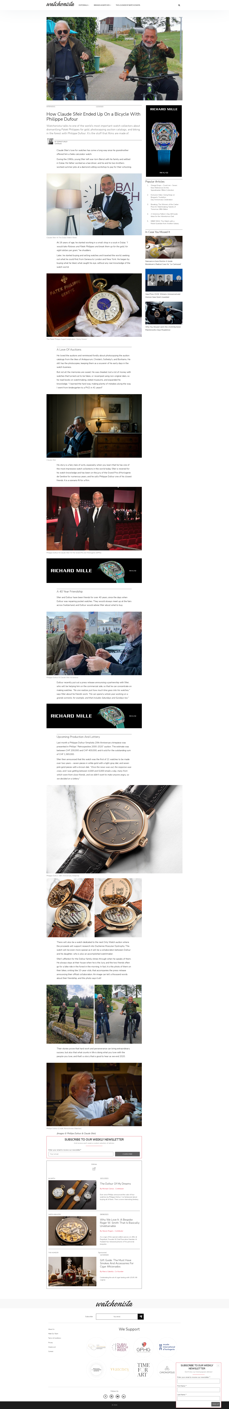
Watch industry (54, 1214)
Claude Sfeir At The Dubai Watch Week (62, 237)
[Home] (61, 3)
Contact (50, 1351)
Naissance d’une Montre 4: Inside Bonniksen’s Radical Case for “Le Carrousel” (163, 263)
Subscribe (89, 1316)
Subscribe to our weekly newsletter (94, 1139)
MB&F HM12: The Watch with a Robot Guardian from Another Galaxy (165, 222)
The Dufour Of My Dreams (115, 1184)
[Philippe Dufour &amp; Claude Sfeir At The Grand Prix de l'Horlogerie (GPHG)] (94, 518)
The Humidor (53, 1253)
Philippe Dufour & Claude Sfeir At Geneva (62, 677)
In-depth (51, 1178)
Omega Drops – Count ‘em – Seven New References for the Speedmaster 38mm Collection (164, 187)
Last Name (181, 1395)
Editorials (83, 5)
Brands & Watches (102, 5)
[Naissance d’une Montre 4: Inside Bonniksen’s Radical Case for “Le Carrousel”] (163, 247)
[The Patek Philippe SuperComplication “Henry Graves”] (94, 305)
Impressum (52, 1347)
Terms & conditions (54, 1338)
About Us (51, 1329)
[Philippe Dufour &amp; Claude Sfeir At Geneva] (94, 643)
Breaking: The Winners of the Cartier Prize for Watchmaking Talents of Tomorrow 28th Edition (165, 206)
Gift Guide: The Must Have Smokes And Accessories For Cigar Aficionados (117, 1263)
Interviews (51, 107)
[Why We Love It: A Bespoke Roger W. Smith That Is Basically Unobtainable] (72, 1231)
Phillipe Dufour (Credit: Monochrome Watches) (64, 1128)
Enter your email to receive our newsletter (65, 1150)
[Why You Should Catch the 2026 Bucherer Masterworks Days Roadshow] (163, 313)
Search (179, 5)
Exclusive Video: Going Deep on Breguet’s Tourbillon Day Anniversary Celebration (163, 197)
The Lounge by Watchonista (128, 5)
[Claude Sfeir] (94, 426)
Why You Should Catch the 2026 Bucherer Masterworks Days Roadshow (163, 328)
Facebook (105, 1396)
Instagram (111, 1396)
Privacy (50, 1343)
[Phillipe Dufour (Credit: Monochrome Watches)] (94, 1094)
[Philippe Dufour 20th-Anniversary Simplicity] (114, 829)
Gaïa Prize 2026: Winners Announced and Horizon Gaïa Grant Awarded (162, 295)
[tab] (94, 1167)
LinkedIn (124, 1396)
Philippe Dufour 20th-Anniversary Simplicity (63, 876)
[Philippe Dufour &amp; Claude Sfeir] (70, 1014)
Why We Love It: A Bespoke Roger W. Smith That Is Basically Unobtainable (119, 1223)
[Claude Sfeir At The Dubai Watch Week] (94, 204)
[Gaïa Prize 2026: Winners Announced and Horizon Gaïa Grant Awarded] (163, 280)
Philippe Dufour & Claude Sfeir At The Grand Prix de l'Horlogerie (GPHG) (74, 553)
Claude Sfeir (51, 460)
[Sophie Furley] (50, 141)
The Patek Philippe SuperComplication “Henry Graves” (67, 339)
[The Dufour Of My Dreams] (72, 1195)
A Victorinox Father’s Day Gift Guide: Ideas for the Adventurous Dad (164, 215)
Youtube (118, 1396)
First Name (181, 1386)
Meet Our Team (53, 1334)
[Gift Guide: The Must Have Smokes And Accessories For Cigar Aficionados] (72, 1271)
